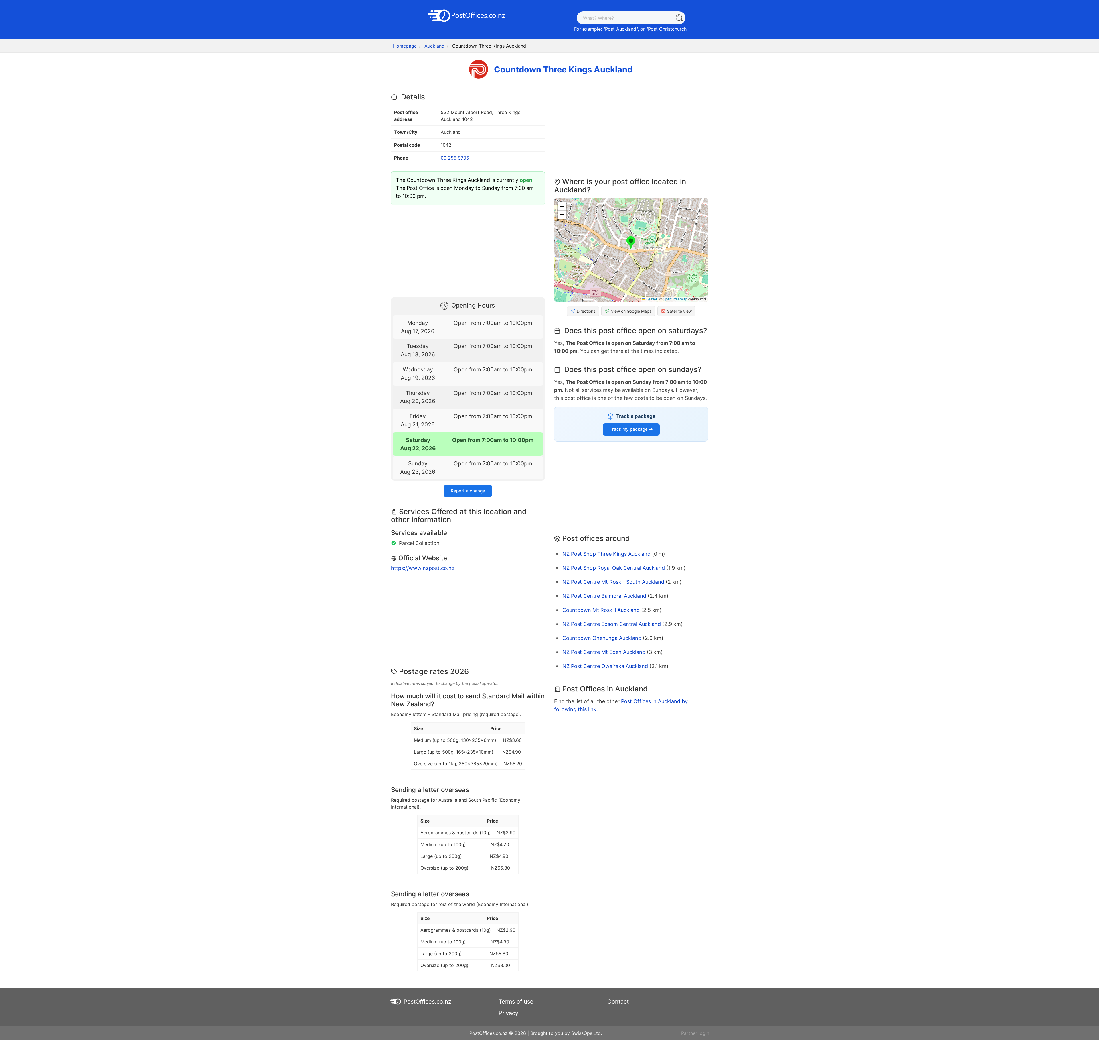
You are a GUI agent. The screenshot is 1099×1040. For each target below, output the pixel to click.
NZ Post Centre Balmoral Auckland (604, 596)
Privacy (508, 1013)
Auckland (434, 46)
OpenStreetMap (675, 298)
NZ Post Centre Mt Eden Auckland (603, 652)
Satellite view (679, 311)
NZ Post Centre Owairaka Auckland (605, 666)
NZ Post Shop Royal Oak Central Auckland (613, 568)
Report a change (468, 491)
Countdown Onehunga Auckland (601, 638)
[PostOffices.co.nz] (468, 15)
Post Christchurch (667, 29)
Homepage (405, 46)
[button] (630, 243)
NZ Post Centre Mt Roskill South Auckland (613, 582)
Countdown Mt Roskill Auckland (601, 610)
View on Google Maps (631, 311)
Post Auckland (620, 29)
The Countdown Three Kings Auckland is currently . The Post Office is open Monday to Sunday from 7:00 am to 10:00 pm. (465, 188)
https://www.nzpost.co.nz (422, 568)
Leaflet (651, 298)
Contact (618, 1001)
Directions (586, 311)
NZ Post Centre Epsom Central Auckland (611, 624)
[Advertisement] (468, 250)
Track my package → (631, 429)
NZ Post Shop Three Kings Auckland (606, 554)
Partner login (695, 1033)
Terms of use (516, 1001)
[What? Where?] (679, 17)
